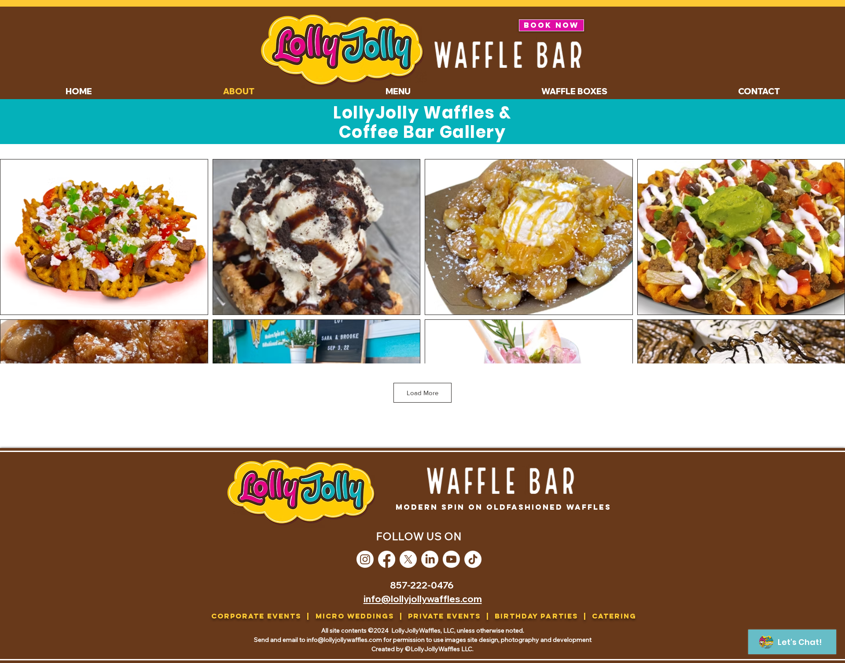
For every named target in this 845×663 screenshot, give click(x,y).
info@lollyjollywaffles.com (423, 598)
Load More (422, 392)
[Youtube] (451, 559)
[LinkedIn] (429, 559)
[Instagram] (365, 559)
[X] (408, 559)
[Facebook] (386, 559)
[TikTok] (472, 559)
